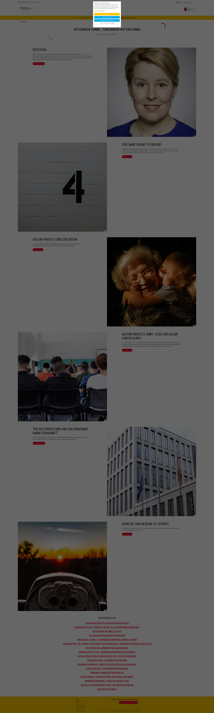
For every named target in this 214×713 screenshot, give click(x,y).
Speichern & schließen (107, 17)
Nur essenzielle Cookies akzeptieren (107, 20)
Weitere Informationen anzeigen (107, 22)
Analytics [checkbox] (102, 11)
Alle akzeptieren (107, 14)
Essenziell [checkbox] (97, 11)
